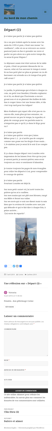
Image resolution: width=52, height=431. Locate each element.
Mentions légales (10, 428)
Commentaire (10, 329)
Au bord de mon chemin (20, 18)
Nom (6, 360)
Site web (8, 380)
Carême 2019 (31, 274)
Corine (20, 274)
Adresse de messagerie (15, 370)
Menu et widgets (45, 14)
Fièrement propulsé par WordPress (31, 428)
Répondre (9, 307)
